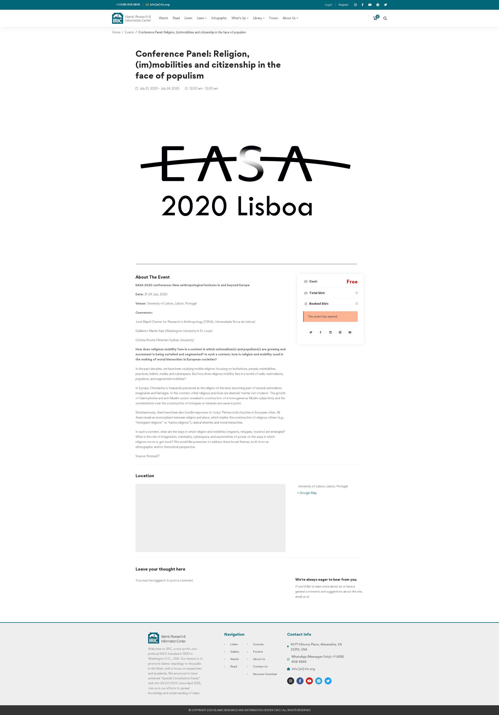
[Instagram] (290, 680)
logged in (159, 580)
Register (343, 4)
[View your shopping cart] (376, 18)
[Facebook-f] (299, 680)
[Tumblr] (340, 332)
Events (129, 32)
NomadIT (153, 456)
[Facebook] (321, 332)
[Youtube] (309, 680)
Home (116, 32)
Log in (328, 4)
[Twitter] (311, 332)
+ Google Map (307, 493)
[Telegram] (318, 680)
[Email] (350, 332)
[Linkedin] (330, 332)
